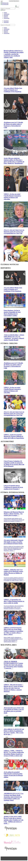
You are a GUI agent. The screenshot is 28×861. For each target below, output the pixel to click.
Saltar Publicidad (14, 1)
